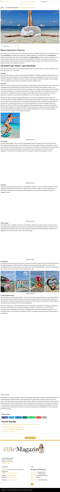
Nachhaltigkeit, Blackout (41, 475)
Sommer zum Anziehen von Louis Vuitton (12, 426)
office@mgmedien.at (6, 463)
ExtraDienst (33, 472)
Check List (33, 475)
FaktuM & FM (34, 473)
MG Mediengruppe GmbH (11, 472)
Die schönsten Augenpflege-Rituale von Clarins (13, 427)
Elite (2, 7)
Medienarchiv (34, 479)
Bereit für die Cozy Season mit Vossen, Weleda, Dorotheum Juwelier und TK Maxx (21, 424)
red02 (18, 46)
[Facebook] (32, 484)
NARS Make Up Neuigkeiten (9, 431)
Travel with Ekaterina (12, 7)
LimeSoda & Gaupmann (12, 479)
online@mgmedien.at (12, 475)
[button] (27, 2)
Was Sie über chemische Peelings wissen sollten (13, 429)
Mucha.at (33, 477)
